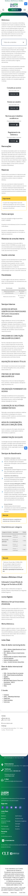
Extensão (17, 826)
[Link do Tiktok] (20, 807)
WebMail (21, 1)
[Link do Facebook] (2, 807)
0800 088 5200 (6, 718)
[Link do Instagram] (7, 807)
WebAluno (7, 1)
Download (12, 124)
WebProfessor (14, 1)
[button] (25, 3)
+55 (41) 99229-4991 (7, 723)
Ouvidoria (17, 829)
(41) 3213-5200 (6, 720)
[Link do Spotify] (11, 807)
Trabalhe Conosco (5, 829)
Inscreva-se (14, 10)
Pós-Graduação (4, 826)
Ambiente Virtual (19, 818)
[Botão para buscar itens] (3, 10)
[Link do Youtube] (16, 807)
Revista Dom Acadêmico (20, 821)
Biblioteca (3, 818)
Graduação (17, 823)
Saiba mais (12, 94)
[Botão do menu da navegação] (24, 10)
